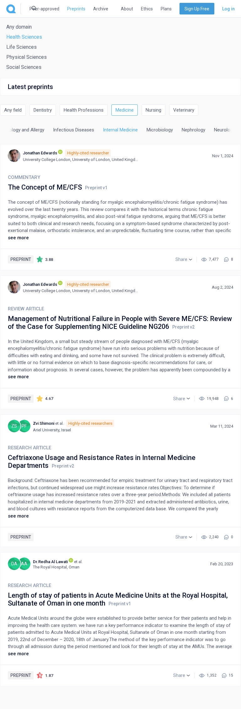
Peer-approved (44, 8)
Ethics (147, 8)
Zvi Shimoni (43, 423)
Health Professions (84, 110)
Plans (166, 8)
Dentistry (43, 110)
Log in (228, 8)
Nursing (153, 110)
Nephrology (193, 130)
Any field (13, 110)
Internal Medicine (120, 130)
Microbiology (160, 130)
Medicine (124, 110)
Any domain (19, 27)
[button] (183, 259)
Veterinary (183, 110)
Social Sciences (23, 67)
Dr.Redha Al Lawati (50, 561)
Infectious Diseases (73, 130)
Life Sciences (21, 47)
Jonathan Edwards (40, 153)
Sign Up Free (197, 8)
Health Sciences (24, 37)
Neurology (224, 130)
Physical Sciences (26, 57)
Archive (100, 8)
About (127, 8)
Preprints (76, 8)
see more (18, 238)
